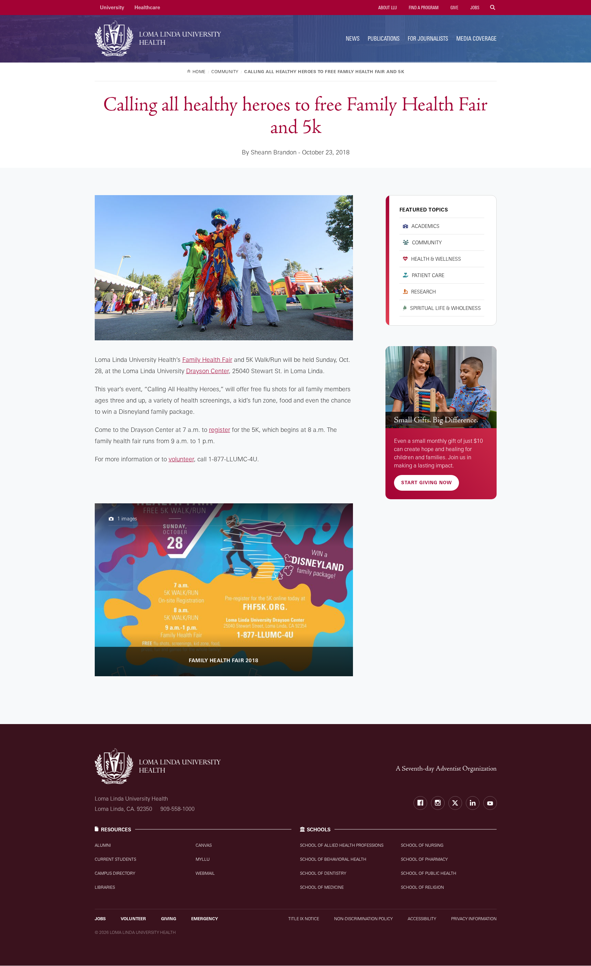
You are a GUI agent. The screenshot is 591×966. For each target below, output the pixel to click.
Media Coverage (476, 38)
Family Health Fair (207, 359)
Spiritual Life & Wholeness (445, 308)
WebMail (205, 873)
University (112, 7)
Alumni (103, 845)
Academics (425, 226)
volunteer (181, 459)
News (352, 38)
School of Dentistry (323, 873)
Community (427, 242)
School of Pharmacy (424, 859)
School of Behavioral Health (333, 859)
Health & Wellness (436, 259)
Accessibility (422, 918)
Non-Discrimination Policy (363, 918)
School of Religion (422, 887)
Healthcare (147, 7)
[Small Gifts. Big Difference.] (441, 387)
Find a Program (423, 7)
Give (453, 7)
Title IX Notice (303, 918)
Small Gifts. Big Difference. (436, 420)
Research (423, 292)
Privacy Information (474, 918)
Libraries (105, 887)
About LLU (387, 7)
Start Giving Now (426, 482)
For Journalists (428, 38)
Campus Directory (115, 873)
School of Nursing (422, 845)
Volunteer (133, 918)
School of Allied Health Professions (341, 845)
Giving (168, 918)
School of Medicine (322, 887)
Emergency (204, 918)
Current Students (115, 859)
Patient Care (428, 275)
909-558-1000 (177, 808)
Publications (383, 38)
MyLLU (203, 859)
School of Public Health (428, 873)
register (219, 429)
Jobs (474, 7)
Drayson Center (207, 371)
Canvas (204, 845)
